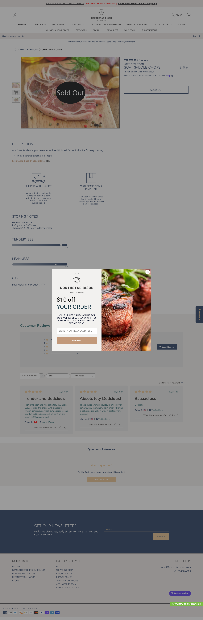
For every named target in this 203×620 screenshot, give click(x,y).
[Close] (147, 272)
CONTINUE (76, 340)
